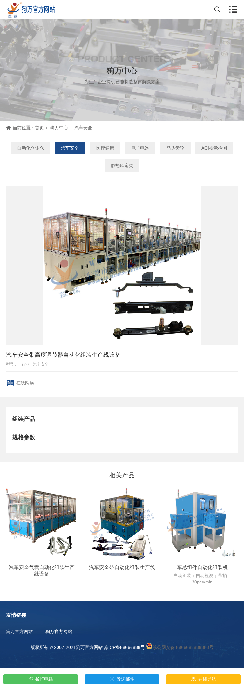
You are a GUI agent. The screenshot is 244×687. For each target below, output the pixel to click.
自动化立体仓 (30, 148)
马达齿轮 (175, 148)
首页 (39, 127)
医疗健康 (105, 148)
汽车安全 (83, 127)
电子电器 (140, 148)
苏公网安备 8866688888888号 (183, 647)
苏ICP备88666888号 (124, 647)
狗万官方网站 (19, 631)
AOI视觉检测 (214, 148)
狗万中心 (59, 127)
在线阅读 (25, 382)
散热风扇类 (122, 165)
